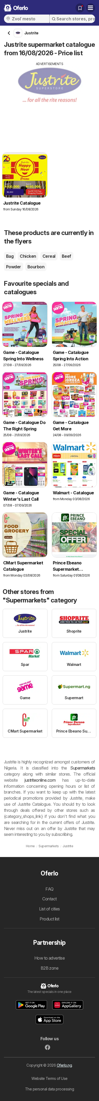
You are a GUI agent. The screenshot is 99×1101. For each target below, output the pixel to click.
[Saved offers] (80, 7)
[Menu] (90, 7)
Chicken (28, 256)
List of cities (49, 908)
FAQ (49, 889)
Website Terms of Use (49, 1078)
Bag (9, 256)
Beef (66, 256)
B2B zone (50, 968)
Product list (49, 919)
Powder (13, 266)
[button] (31, 1005)
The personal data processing (49, 1089)
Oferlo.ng (64, 1065)
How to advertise (49, 958)
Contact (49, 898)
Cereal (49, 256)
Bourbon (35, 266)
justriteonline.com (40, 780)
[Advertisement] (49, 103)
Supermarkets (82, 768)
